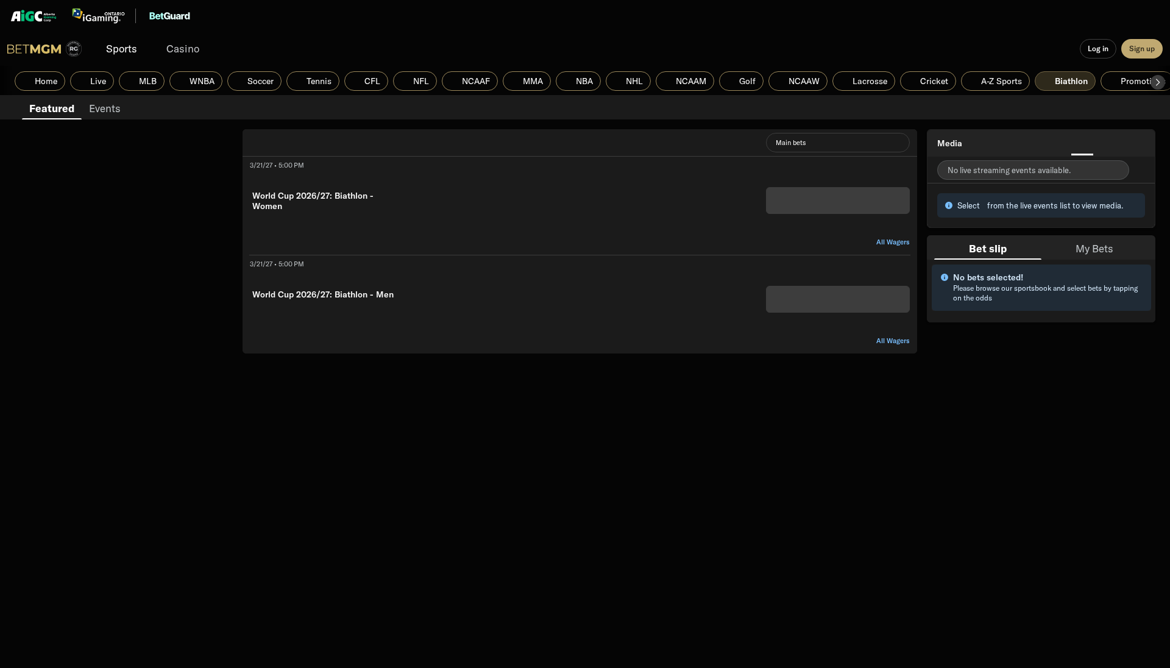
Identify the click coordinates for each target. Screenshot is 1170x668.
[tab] (52, 107)
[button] (1157, 82)
